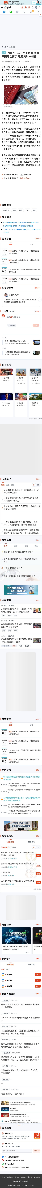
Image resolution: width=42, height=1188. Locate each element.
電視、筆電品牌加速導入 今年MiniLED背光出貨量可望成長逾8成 (17, 342)
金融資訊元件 (17, 1181)
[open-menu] (2, 7)
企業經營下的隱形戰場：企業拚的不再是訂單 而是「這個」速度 (5, 379)
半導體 (9, 986)
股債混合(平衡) (12, 867)
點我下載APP (25, 178)
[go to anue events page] (32, 7)
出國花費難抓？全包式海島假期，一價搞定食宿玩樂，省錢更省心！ (20, 379)
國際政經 (11, 605)
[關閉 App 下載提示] (2, 2)
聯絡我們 (26, 1181)
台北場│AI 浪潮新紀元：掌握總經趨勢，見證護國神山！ (24, 261)
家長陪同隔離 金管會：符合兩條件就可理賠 (18, 226)
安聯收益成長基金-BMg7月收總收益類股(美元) (17, 863)
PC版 (3, 1177)
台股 (5, 47)
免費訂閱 (37, 1150)
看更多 (38, 238)
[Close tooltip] (36, 16)
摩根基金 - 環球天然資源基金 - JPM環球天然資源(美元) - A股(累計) (17, 853)
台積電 (9, 980)
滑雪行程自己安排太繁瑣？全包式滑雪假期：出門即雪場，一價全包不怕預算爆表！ (35, 379)
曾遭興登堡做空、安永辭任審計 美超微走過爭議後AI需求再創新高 (35, 404)
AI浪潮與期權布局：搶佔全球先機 (17, 174)
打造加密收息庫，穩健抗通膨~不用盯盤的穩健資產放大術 (24, 270)
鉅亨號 (17, 1177)
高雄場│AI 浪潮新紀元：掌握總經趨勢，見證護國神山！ (24, 280)
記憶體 (9, 974)
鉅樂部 (23, 1177)
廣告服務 (37, 1177)
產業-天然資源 (12, 858)
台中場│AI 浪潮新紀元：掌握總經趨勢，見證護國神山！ (24, 252)
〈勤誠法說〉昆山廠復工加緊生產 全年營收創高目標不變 (17, 353)
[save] (30, 12)
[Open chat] (38, 12)
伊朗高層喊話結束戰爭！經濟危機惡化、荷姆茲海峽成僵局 (20, 404)
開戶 (38, 865)
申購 (38, 855)
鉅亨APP (10, 1177)
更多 (38, 485)
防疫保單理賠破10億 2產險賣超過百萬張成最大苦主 (21, 222)
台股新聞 (12, 47)
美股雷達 (11, 620)
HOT (10, 251)
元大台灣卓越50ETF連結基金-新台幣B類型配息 (17, 881)
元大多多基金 (6, 872)
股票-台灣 (11, 876)
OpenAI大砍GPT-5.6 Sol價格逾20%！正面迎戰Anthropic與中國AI (6, 404)
